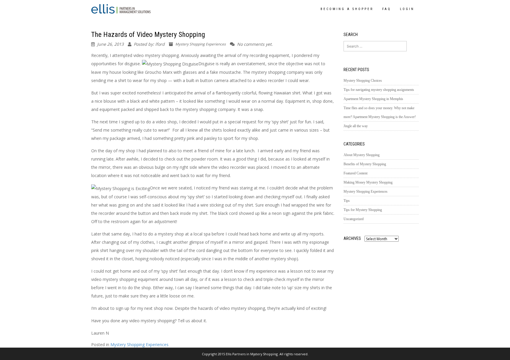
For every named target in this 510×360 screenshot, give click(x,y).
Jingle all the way (356, 126)
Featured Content (355, 173)
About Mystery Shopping (362, 155)
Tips (347, 201)
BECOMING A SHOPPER (347, 9)
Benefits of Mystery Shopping (365, 164)
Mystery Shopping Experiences (200, 44)
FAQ (386, 9)
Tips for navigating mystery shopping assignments (379, 90)
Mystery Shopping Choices (363, 80)
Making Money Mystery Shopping (368, 182)
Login (407, 9)
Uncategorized (354, 219)
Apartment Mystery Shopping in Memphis (373, 99)
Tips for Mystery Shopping (363, 210)
